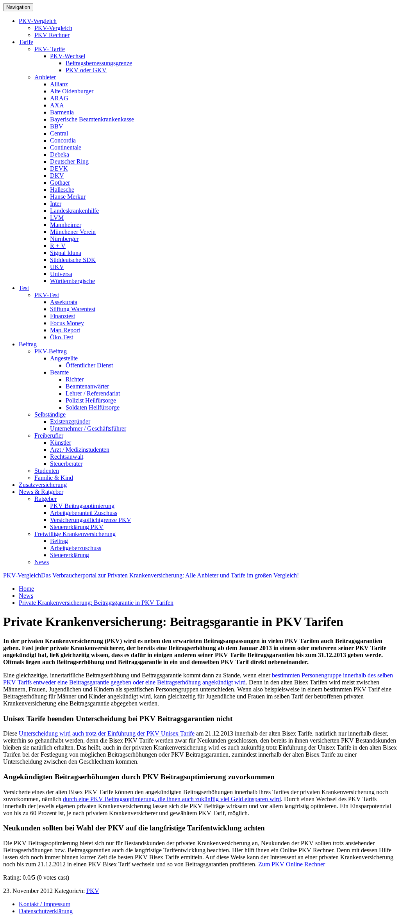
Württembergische (72, 281)
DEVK (59, 168)
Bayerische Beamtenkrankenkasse (92, 119)
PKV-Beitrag (50, 351)
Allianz (59, 84)
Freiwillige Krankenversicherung (75, 534)
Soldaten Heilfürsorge (93, 407)
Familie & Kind (53, 477)
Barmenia (62, 112)
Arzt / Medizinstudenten (79, 449)
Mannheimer (65, 224)
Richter (75, 379)
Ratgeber (45, 498)
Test (24, 288)
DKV (57, 175)
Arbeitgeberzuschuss (75, 548)
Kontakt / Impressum (44, 904)
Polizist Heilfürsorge (91, 400)
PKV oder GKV (86, 70)
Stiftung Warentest (72, 309)
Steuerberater (66, 463)
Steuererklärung (69, 555)
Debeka (59, 154)
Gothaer (60, 182)
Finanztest (62, 316)
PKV (92, 890)
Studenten (46, 470)
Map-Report (65, 330)
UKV (57, 267)
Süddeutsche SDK (73, 260)
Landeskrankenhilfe (74, 210)
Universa (61, 274)
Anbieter (45, 77)
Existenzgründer (70, 421)
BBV (56, 126)
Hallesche (62, 189)
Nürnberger (64, 238)
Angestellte (64, 358)
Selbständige (50, 414)
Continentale (65, 147)
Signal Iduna (65, 252)
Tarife (26, 42)
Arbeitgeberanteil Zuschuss (83, 512)
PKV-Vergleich (38, 21)
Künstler (60, 442)
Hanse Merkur (68, 196)
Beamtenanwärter (87, 386)
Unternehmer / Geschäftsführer (88, 428)
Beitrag (28, 344)
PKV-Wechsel (67, 56)
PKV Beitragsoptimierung (82, 505)
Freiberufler (48, 435)
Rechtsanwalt (66, 456)
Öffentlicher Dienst (89, 365)
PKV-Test (46, 295)
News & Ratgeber (41, 491)
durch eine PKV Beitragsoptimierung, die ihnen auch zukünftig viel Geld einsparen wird (172, 799)
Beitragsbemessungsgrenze (99, 63)
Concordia (63, 140)
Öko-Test (61, 337)
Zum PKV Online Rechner (291, 864)
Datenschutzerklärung (46, 911)
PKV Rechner (52, 35)
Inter (55, 203)
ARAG (59, 98)
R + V (58, 245)
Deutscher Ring (69, 161)
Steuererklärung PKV (77, 527)
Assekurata (63, 302)
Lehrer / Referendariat (93, 393)
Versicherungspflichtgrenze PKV (90, 520)
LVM (57, 217)
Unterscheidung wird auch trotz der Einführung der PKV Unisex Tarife (107, 733)
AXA (57, 105)
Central (59, 133)
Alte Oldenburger (71, 91)
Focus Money (67, 323)
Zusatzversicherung (43, 484)
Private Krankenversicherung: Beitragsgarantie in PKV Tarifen (96, 602)
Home (26, 588)
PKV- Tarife (49, 49)
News (41, 562)
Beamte (59, 372)
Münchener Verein (73, 231)
